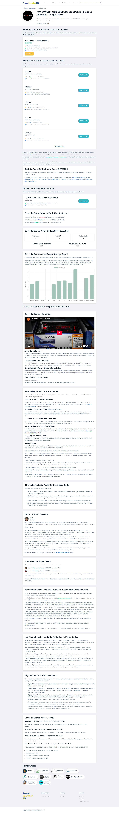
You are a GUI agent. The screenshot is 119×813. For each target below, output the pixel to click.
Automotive (32, 8)
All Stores (62, 796)
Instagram (33, 433)
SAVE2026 (76, 19)
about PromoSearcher (63, 552)
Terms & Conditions (84, 801)
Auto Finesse (76, 177)
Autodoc (72, 179)
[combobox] (90, 2)
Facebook (89, 431)
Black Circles (28, 181)
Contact (81, 799)
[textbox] (90, 2)
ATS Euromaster (88, 179)
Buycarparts (79, 179)
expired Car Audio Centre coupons (56, 157)
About (74, 3)
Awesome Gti (65, 179)
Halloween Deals (46, 796)
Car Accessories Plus (44, 179)
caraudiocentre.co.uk (64, 598)
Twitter (38, 433)
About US (81, 796)
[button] (56, 3)
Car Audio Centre (58, 19)
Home (46, 3)
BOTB (34, 181)
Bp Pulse (34, 179)
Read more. (52, 21)
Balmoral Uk (83, 177)
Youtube (27, 433)
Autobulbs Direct (55, 179)
